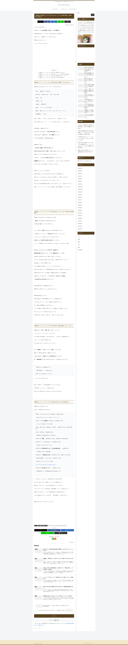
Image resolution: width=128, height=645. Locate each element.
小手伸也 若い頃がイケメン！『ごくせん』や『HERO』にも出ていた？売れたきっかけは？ (86, 138)
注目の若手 (45, 525)
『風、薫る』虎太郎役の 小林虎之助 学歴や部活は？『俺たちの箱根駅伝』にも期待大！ (86, 127)
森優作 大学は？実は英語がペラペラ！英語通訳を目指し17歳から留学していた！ (85, 152)
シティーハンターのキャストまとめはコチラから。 (46, 464)
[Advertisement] (42, 56)
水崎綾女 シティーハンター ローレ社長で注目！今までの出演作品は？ (51, 77)
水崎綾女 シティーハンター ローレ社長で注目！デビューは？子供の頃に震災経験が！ (54, 74)
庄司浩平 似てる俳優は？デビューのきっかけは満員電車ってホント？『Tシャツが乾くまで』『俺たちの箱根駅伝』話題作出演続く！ (86, 145)
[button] (67, 22)
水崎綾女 (58, 525)
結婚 (61, 525)
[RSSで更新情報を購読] (55, 539)
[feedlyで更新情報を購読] (53, 539)
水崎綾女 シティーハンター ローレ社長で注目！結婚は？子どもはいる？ (52, 72)
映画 (42, 525)
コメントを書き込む (54, 620)
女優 (39, 525)
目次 (53, 70)
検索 (78, 12)
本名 (55, 525)
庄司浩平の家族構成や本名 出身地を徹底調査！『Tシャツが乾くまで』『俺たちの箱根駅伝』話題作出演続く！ (86, 132)
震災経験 (65, 525)
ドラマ (36, 525)
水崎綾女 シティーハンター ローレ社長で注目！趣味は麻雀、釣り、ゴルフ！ (53, 75)
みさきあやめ (51, 525)
